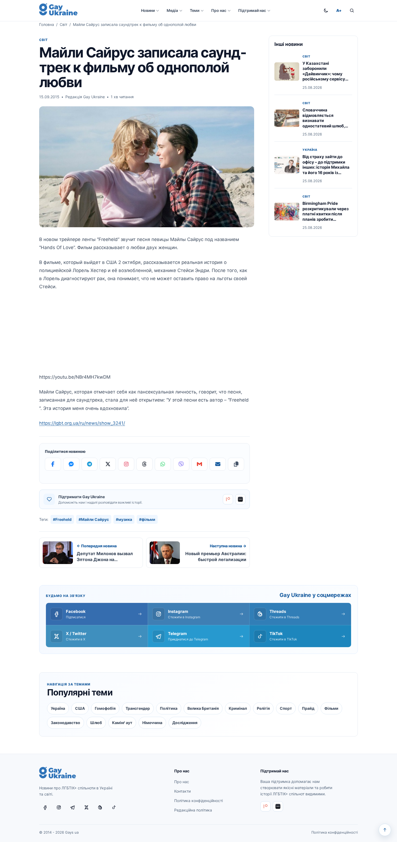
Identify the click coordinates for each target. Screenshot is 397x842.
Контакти (182, 791)
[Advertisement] (144, 335)
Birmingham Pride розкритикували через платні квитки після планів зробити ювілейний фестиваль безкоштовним (325, 216)
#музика (124, 519)
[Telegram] (90, 464)
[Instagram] (126, 464)
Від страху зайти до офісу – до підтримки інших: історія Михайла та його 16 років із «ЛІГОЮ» (325, 167)
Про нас (218, 10)
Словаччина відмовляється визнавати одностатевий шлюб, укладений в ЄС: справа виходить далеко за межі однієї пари (326, 125)
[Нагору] (385, 830)
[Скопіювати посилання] (236, 464)
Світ (63, 24)
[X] (108, 464)
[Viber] (181, 464)
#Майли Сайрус (94, 519)
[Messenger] (71, 464)
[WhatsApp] (163, 464)
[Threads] (144, 464)
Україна (309, 150)
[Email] (218, 464)
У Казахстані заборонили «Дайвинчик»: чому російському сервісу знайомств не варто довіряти (323, 76)
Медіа (172, 10)
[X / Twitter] (86, 807)
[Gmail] (199, 464)
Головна (46, 24)
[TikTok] (114, 807)
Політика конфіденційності (198, 800)
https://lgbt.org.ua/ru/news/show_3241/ (82, 423)
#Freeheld (62, 519)
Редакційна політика (193, 810)
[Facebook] (53, 464)
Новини (148, 10)
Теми (194, 10)
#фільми (147, 519)
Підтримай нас (252, 10)
